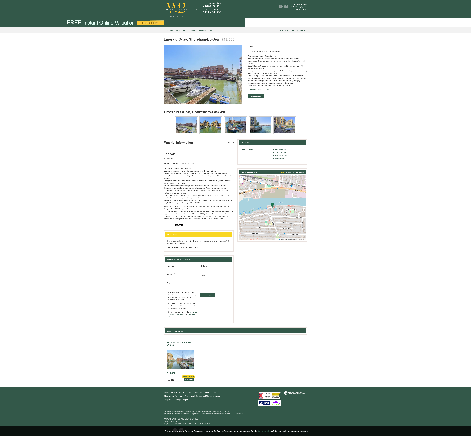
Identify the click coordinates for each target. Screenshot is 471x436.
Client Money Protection (173, 396)
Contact (207, 392)
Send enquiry (207, 295)
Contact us (192, 30)
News (211, 30)
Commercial (168, 30)
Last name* (171, 274)
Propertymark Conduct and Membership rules (202, 396)
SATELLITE (300, 172)
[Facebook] (286, 6)
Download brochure (281, 152)
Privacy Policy (180, 314)
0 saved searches (301, 9)
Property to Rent (185, 392)
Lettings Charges (181, 399)
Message (203, 275)
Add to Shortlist (263, 89)
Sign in (304, 4)
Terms (215, 392)
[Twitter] (281, 6)
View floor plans (280, 149)
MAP (283, 172)
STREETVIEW (290, 172)
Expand (231, 142)
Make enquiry (256, 96)
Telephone (203, 266)
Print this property (281, 155)
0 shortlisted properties (299, 7)
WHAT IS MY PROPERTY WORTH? (293, 30)
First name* (171, 266)
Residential (180, 30)
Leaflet (278, 239)
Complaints (168, 399)
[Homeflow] (168, 430)
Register (297, 4)
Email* (169, 283)
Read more (252, 89)
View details (189, 379)
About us (202, 30)
